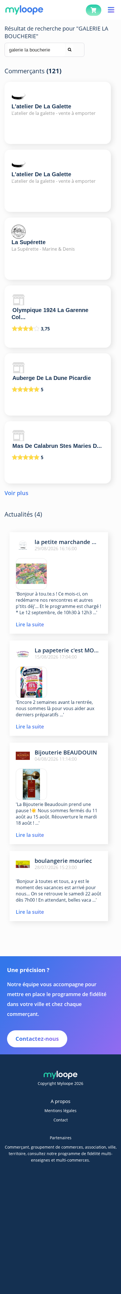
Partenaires (60, 1137)
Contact (60, 1120)
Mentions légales (60, 1110)
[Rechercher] (69, 47)
